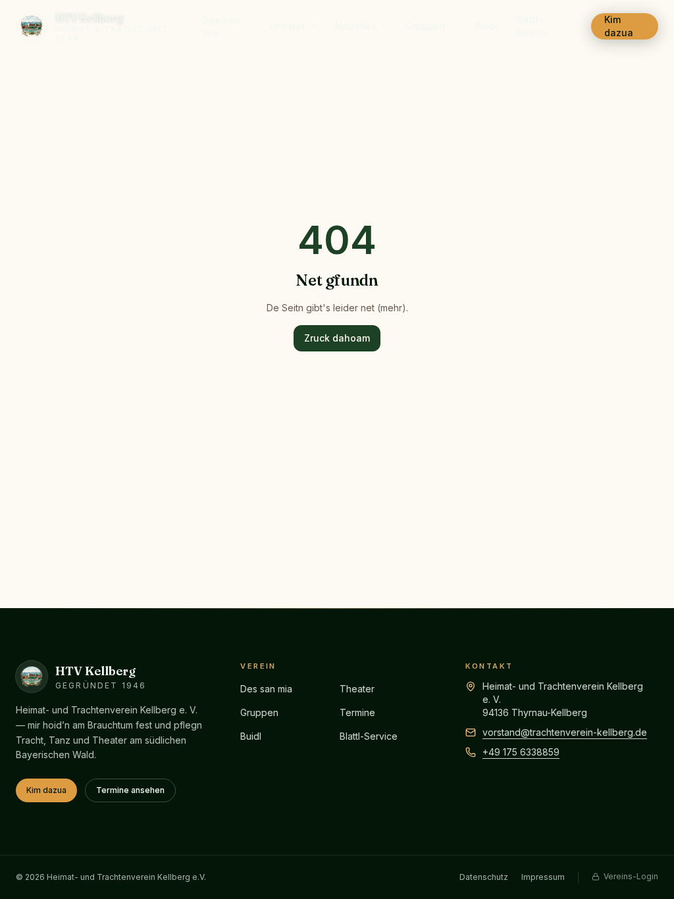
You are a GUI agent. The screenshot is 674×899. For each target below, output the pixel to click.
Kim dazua (618, 26)
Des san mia (221, 26)
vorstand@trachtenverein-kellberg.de (564, 732)
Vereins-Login (631, 876)
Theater (286, 26)
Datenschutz (483, 877)
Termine (357, 712)
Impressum (543, 877)
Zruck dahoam (337, 338)
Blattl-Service (532, 26)
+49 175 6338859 (520, 752)
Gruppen (425, 26)
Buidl (486, 26)
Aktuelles (355, 26)
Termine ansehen (130, 790)
